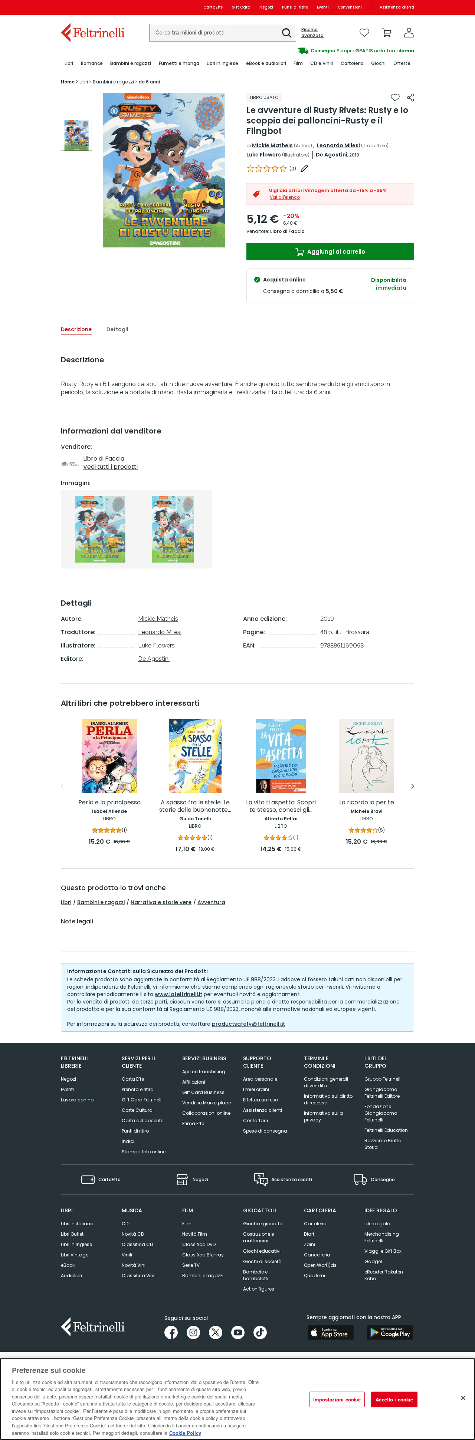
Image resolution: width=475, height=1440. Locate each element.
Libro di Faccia (287, 231)
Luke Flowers (263, 154)
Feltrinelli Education (386, 1130)
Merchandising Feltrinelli (381, 1237)
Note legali (77, 921)
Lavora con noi (78, 1100)
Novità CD (133, 1234)
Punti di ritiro (295, 7)
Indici (128, 1141)
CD (125, 1223)
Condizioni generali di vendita (326, 1082)
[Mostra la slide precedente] (62, 786)
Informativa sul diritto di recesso (328, 1099)
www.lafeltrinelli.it (178, 994)
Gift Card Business (203, 1092)
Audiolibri (71, 1275)
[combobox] (222, 33)
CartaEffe (213, 7)
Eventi (323, 7)
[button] (287, 33)
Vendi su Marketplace (206, 1103)
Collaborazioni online (206, 1113)
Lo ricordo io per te (366, 803)
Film (186, 1223)
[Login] (409, 32)
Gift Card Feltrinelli (142, 1100)
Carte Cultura (137, 1110)
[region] (237, 1399)
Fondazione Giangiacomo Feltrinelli (380, 1113)
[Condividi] (410, 97)
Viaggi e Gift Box (383, 1251)
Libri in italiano (77, 1223)
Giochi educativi (262, 1251)
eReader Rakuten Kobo (383, 1275)
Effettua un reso (260, 1100)
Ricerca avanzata (312, 33)
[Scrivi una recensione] (304, 168)
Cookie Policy (185, 1432)
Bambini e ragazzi (101, 902)
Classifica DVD (199, 1244)
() (292, 168)
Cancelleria (317, 1255)
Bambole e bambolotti (255, 1275)
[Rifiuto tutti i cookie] (463, 1398)
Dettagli (117, 329)
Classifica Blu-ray (203, 1255)
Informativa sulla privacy (323, 1116)
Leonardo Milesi (338, 145)
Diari (309, 1234)
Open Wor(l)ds (320, 1265)
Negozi (266, 7)
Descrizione (76, 329)
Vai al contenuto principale (92, 7)
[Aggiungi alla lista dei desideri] (395, 97)
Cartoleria (315, 1223)
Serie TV (191, 1265)
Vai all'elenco (285, 197)
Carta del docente (142, 1120)
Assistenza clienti (397, 7)
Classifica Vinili (139, 1275)
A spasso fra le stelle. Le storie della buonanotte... (195, 806)
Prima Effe (193, 1123)
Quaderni (314, 1275)
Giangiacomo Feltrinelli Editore (382, 1092)
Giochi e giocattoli (264, 1223)
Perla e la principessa (109, 803)
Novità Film (194, 1234)
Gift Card (241, 7)
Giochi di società (262, 1261)
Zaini (309, 1244)
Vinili (127, 1255)
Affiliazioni (193, 1082)
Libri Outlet (72, 1234)
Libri (66, 902)
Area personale (260, 1079)
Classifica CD (137, 1244)
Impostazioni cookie (337, 1399)
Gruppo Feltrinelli (383, 1079)
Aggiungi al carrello (335, 252)
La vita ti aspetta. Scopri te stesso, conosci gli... (281, 806)
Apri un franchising (203, 1071)
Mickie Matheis (272, 145)
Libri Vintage (74, 1255)
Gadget (373, 1261)
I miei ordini (256, 1089)
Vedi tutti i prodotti (110, 466)
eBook (68, 1265)
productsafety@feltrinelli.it (248, 1024)
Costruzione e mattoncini (258, 1237)
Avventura (211, 902)
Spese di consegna (265, 1131)
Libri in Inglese (76, 1244)
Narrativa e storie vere (161, 902)
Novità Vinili (135, 1265)
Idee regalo (377, 1223)
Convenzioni (350, 7)
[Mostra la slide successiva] (413, 786)
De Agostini (331, 154)
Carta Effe (133, 1079)
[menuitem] (69, 63)
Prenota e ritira (138, 1089)
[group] (326, 51)
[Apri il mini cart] (386, 32)
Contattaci (255, 1120)
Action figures (258, 1289)
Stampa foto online (144, 1152)
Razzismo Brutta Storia (383, 1143)
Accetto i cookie (394, 1399)
